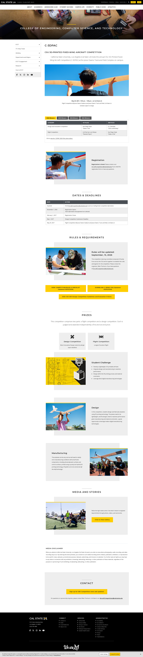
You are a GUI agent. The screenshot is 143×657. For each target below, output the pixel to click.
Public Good (101, 7)
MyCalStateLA (104, 2)
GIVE (139, 2)
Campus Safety (82, 622)
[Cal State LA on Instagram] (37, 630)
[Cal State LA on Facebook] (30, 630)
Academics (38, 7)
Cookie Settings (101, 628)
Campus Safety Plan (102, 626)
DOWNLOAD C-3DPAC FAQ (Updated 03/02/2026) (108, 288)
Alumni (32, 2)
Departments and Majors (23, 57)
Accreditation (100, 622)
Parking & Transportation (84, 628)
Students (19, 2)
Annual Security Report (102, 624)
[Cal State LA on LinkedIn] (40, 630)
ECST (17, 44)
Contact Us (63, 620)
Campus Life (79, 7)
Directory (111, 2)
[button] (123, 2)
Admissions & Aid (51, 7)
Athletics (112, 7)
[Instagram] (24, 74)
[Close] (140, 654)
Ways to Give (63, 626)
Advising (18, 53)
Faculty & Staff (26, 2)
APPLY (133, 2)
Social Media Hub (64, 624)
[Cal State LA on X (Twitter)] (34, 630)
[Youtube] (31, 74)
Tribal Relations (100, 636)
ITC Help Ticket (20, 49)
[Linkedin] (27, 74)
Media (61, 622)
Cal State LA (8, 2)
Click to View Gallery (102, 519)
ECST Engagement (21, 61)
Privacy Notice (57, 655)
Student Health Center (84, 630)
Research (18, 66)
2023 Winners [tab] (86, 118)
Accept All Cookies (115, 654)
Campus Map (82, 620)
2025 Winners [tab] (62, 118)
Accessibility (100, 620)
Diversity (90, 7)
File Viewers (81, 626)
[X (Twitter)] (20, 74)
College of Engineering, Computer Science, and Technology (71, 28)
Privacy (98, 632)
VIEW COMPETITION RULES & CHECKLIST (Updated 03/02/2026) (65, 288)
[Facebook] (16, 74)
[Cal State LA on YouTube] (43, 630)
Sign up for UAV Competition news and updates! (87, 591)
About (29, 7)
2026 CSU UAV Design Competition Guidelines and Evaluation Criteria (86, 296)
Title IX (98, 634)
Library (116, 2)
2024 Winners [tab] (74, 118)
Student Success (66, 7)
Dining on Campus (83, 624)
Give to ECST (19, 70)
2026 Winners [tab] (50, 118)
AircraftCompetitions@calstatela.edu (102, 167)
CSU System (100, 630)
